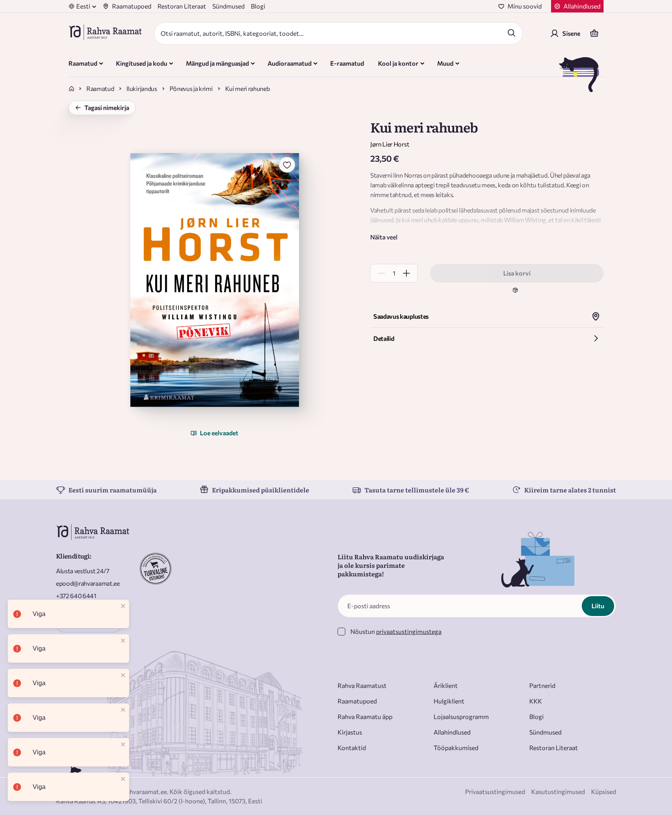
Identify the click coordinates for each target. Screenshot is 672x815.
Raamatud (100, 88)
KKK (535, 701)
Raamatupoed (131, 6)
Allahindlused (452, 732)
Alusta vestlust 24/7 (82, 570)
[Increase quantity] (406, 273)
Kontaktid (352, 747)
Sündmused (228, 6)
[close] (123, 606)
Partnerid (542, 685)
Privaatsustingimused (495, 791)
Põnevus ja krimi (191, 88)
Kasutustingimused (558, 791)
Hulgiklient (449, 701)
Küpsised (603, 791)
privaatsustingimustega (408, 631)
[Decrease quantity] (381, 273)
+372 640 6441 (76, 595)
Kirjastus (350, 732)
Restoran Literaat (182, 6)
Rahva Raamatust (362, 685)
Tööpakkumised (456, 747)
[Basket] (594, 33)
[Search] (511, 32)
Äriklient (446, 685)
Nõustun (395, 631)
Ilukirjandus (141, 88)
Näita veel (383, 237)
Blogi (258, 6)
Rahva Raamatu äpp (365, 716)
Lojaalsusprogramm (461, 716)
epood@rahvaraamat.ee (88, 583)
